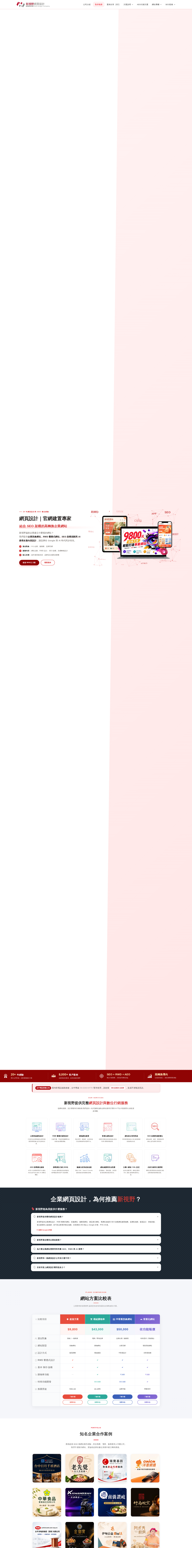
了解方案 (73, 1396)
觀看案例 (47, 562)
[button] (96, 1216)
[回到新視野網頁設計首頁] (32, 4)
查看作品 (73, 1402)
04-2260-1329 (117, 1088)
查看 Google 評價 (45, 1230)
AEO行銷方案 (142, 5)
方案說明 (127, 5)
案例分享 (113, 5)
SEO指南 (169, 5)
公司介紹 (87, 5)
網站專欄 (155, 5)
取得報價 (98, 5)
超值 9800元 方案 (29, 562)
